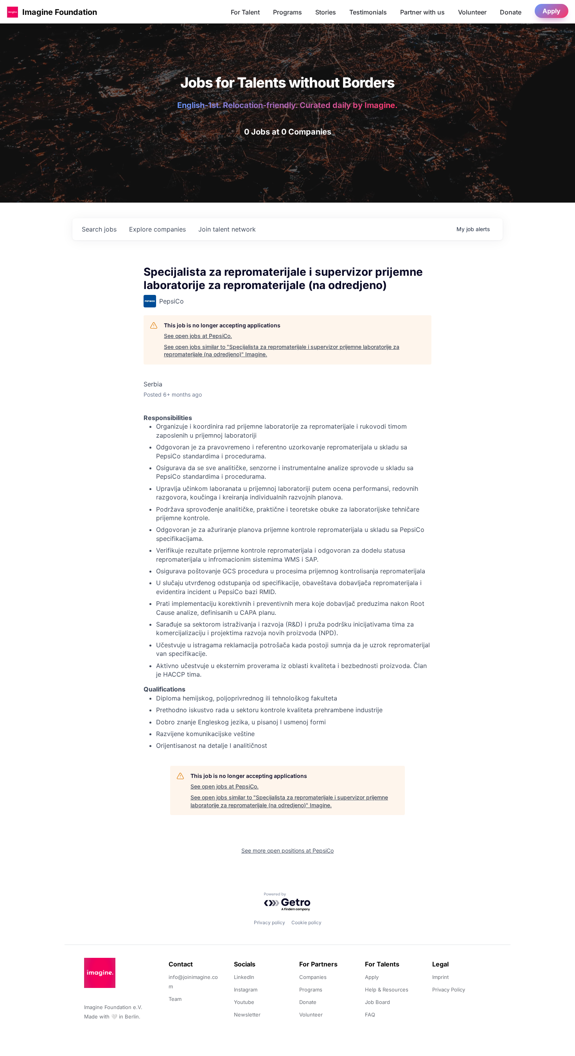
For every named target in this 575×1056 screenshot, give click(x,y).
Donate (510, 12)
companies (157, 229)
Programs (287, 12)
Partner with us (422, 12)
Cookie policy (306, 922)
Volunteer (472, 12)
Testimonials (368, 12)
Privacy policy (269, 922)
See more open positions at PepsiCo (287, 850)
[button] (12, 12)
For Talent (245, 12)
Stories (325, 12)
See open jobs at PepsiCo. (198, 335)
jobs (99, 229)
